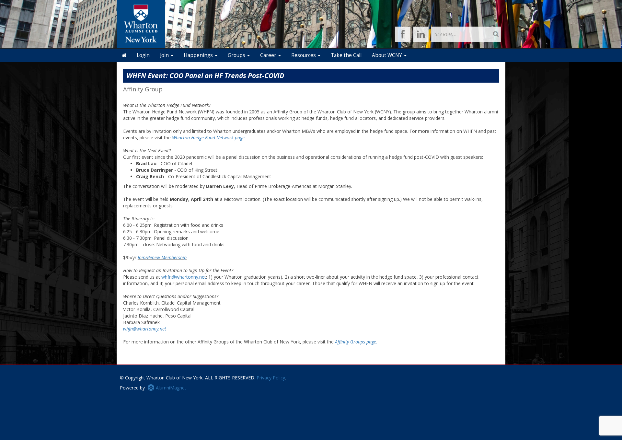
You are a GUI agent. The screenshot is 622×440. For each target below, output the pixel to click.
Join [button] (165, 55)
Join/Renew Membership (162, 257)
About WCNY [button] (387, 55)
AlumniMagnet (170, 388)
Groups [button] (237, 55)
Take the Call (346, 55)
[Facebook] (402, 34)
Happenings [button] (199, 55)
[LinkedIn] (421, 34)
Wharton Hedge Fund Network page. (209, 137)
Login (143, 55)
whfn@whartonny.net (183, 277)
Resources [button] (304, 55)
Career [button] (269, 55)
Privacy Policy (271, 378)
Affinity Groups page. (356, 342)
